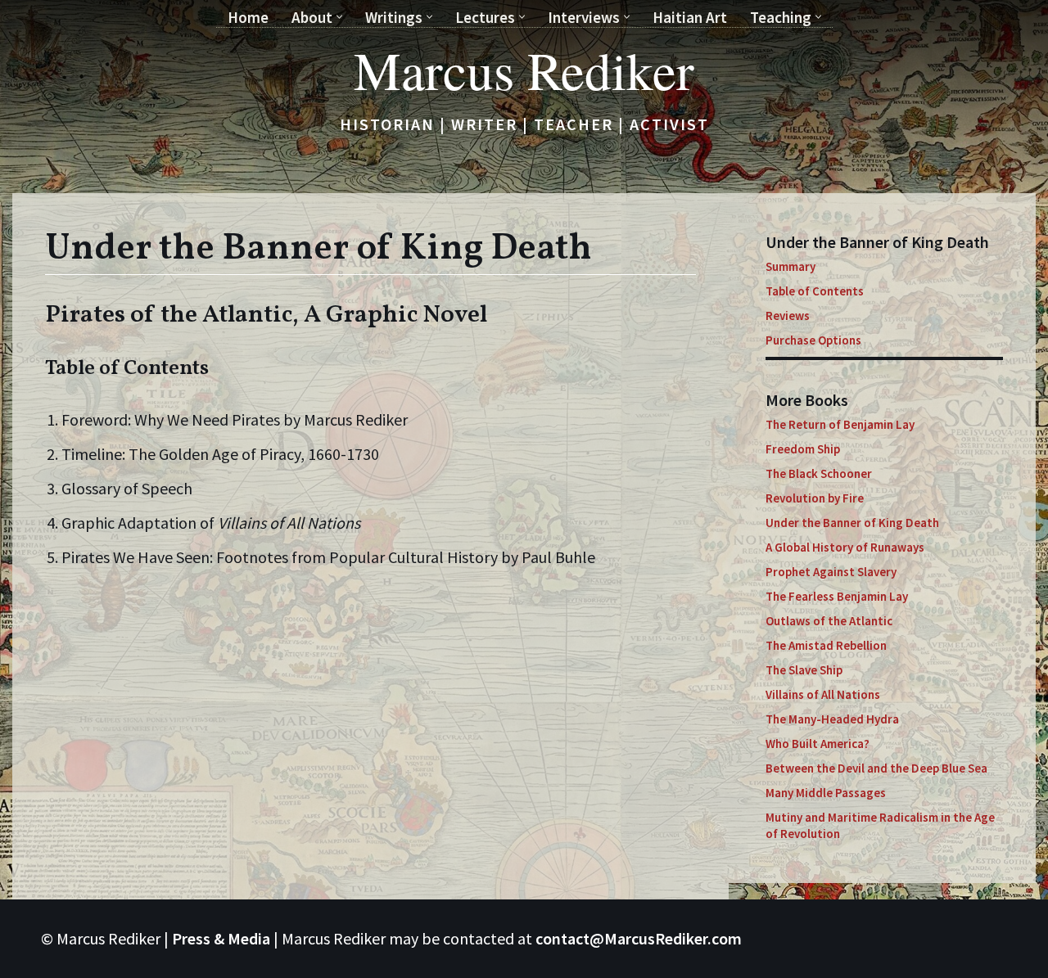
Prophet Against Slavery (831, 571)
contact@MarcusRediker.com (638, 938)
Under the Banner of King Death (852, 522)
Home (248, 17)
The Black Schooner (819, 473)
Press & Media (221, 938)
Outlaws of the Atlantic (829, 621)
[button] (339, 17)
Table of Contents (815, 291)
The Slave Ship (804, 670)
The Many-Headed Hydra (832, 719)
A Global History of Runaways (845, 547)
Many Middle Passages (826, 792)
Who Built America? (818, 743)
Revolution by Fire (815, 498)
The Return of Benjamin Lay (840, 424)
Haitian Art (690, 17)
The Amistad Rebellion (826, 645)
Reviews (788, 315)
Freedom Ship (803, 449)
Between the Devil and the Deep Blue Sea (876, 768)
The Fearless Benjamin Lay (837, 596)
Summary (790, 266)
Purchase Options (813, 340)
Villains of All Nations (823, 694)
